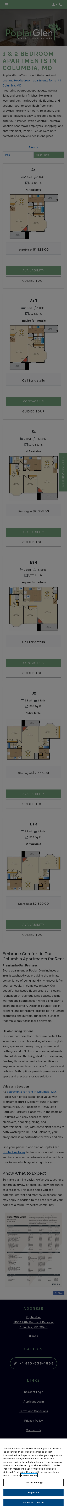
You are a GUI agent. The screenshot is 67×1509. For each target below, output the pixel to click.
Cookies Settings (33, 1482)
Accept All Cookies (33, 1502)
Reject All (33, 1492)
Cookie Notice (29, 1475)
